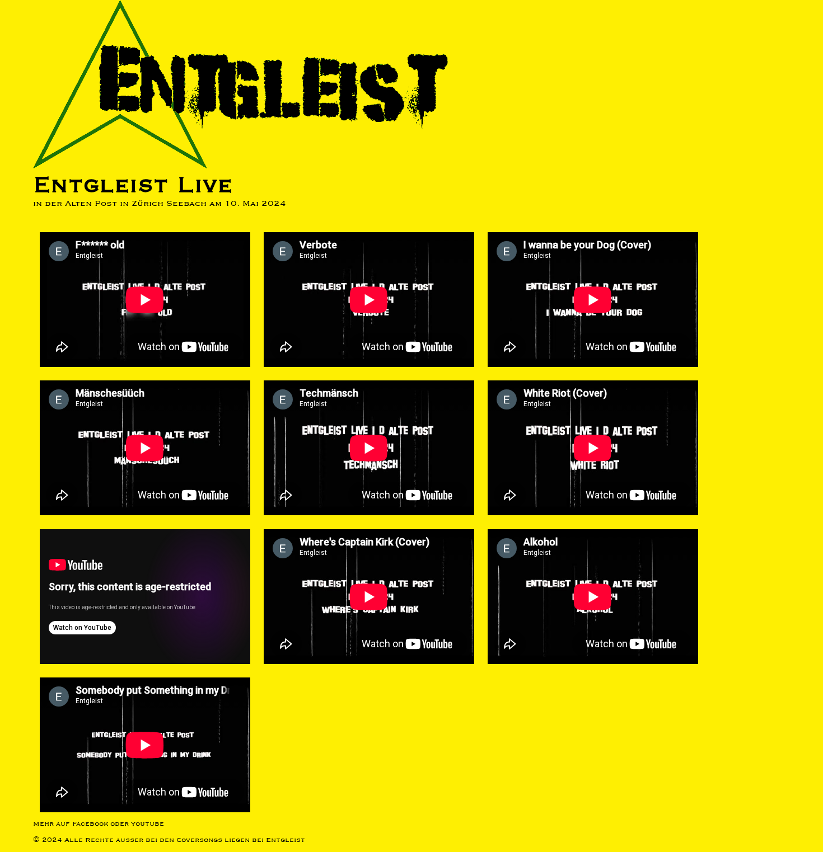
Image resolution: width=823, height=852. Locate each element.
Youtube (147, 823)
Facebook (90, 823)
